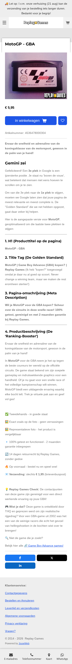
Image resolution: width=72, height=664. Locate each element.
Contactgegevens (16, 593)
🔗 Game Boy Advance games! (43, 545)
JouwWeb (24, 643)
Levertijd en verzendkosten (22, 608)
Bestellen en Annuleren (19, 600)
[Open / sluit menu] (4, 22)
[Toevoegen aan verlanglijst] (62, 120)
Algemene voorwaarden (20, 615)
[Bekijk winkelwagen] (67, 22)
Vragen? (10, 631)
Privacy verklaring (16, 623)
